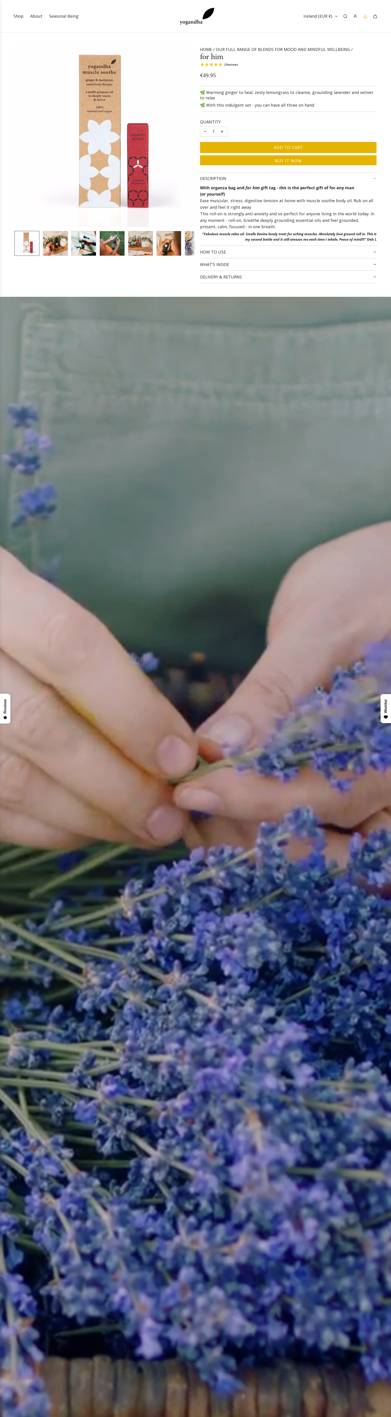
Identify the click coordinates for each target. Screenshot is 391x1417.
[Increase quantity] (222, 132)
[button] (18, 136)
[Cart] (375, 16)
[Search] (345, 16)
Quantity (210, 122)
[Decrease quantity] (205, 132)
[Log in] (355, 16)
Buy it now (288, 160)
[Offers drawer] (365, 16)
